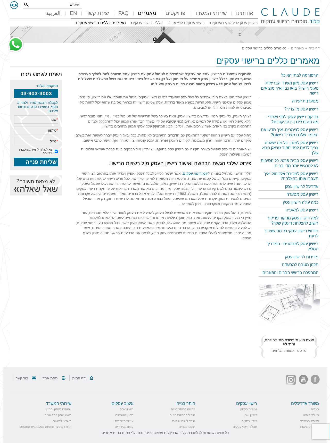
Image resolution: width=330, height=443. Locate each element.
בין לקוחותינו (311, 415)
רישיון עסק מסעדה (302, 194)
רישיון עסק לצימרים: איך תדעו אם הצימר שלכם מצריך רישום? (289, 132)
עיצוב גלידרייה (124, 427)
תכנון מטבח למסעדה (300, 264)
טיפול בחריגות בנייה (182, 415)
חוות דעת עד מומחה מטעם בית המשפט (45, 427)
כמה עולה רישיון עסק (300, 202)
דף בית (314, 48)
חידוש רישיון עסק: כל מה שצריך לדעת (291, 233)
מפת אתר (50, 378)
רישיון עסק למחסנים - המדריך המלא (292, 246)
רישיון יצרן (250, 415)
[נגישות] (14, 5)
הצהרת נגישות (309, 427)
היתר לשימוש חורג (183, 421)
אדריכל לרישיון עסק (301, 186)
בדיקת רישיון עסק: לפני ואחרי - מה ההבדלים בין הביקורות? (292, 119)
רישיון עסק (126, 409)
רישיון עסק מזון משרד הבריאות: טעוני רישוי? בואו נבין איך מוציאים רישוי (289, 88)
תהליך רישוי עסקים (245, 427)
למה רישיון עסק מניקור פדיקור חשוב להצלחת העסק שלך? (292, 220)
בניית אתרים (111, 433)
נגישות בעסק (248, 409)
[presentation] (289, 304)
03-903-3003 (36, 93)
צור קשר (22, 378)
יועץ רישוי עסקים (195, 173)
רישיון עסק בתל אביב (58, 415)
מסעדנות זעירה (305, 101)
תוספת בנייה (187, 427)
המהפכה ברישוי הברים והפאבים (290, 272)
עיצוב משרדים (124, 421)
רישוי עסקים (249, 421)
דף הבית (79, 378)
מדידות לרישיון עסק (301, 257)
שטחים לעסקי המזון (58, 409)
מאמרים (297, 48)
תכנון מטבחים (124, 415)
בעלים (315, 409)
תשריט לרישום (62, 421)
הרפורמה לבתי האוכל (299, 75)
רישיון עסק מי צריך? (301, 109)
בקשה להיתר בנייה (183, 409)
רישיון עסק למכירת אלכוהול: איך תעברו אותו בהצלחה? (291, 176)
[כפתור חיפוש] (26, 4)
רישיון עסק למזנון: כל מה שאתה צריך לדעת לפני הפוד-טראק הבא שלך (290, 148)
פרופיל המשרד (309, 421)
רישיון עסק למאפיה (302, 210)
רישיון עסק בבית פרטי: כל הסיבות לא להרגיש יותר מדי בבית (289, 163)
